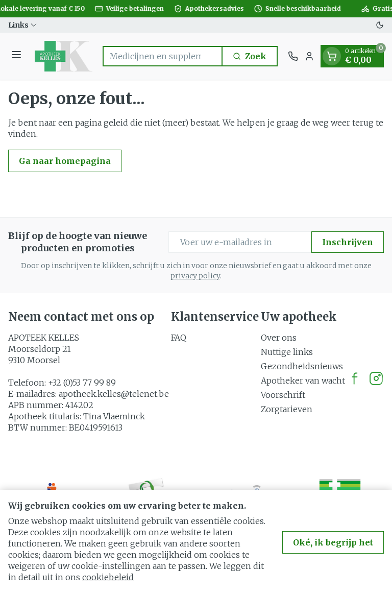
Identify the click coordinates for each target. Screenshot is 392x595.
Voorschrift (283, 395)
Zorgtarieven (286, 409)
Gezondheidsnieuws (302, 366)
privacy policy (195, 275)
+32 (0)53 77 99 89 (82, 382)
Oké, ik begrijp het (333, 542)
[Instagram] (376, 378)
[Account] (309, 56)
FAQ (178, 337)
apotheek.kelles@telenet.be (114, 394)
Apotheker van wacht (303, 380)
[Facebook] (354, 378)
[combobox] (163, 56)
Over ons (279, 337)
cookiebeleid (108, 577)
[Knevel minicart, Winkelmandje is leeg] (332, 56)
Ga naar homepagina (65, 161)
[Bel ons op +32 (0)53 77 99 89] (293, 56)
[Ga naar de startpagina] (63, 56)
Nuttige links (287, 352)
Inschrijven (347, 242)
